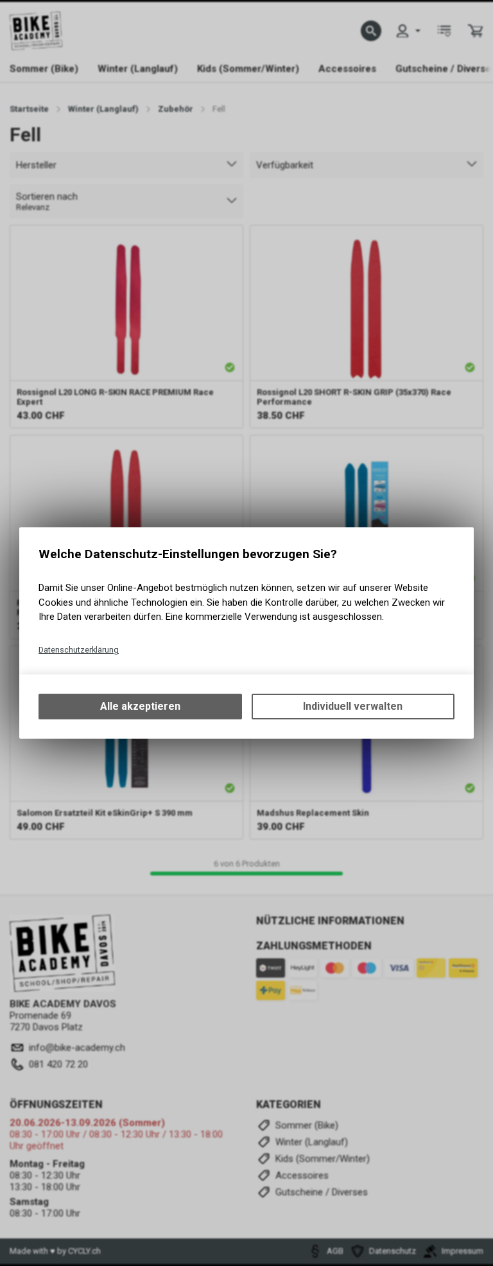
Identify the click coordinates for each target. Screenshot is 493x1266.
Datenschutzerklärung (79, 650)
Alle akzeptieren (140, 706)
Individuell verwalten (352, 706)
